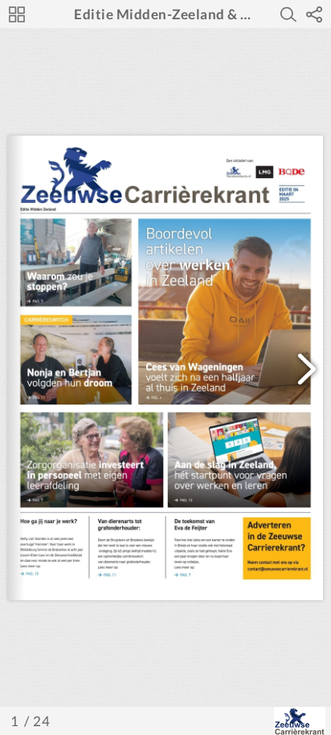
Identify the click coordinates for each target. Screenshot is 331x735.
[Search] (288, 14)
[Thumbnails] (17, 14)
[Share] (314, 14)
